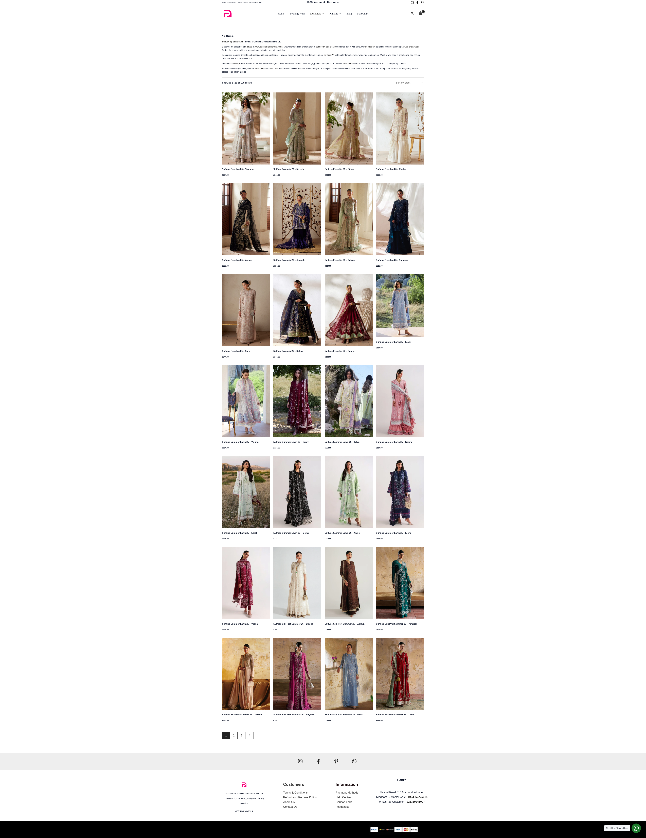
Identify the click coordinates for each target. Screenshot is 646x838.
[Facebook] (417, 2)
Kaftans (334, 13)
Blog (349, 13)
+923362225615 (417, 797)
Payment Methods (347, 792)
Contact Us (290, 806)
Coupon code (344, 802)
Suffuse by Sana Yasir (232, 42)
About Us (289, 802)
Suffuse (248, 47)
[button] (322, 13)
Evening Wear (297, 13)
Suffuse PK (329, 55)
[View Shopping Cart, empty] (420, 13)
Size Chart (362, 13)
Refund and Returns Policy (300, 797)
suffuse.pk (236, 63)
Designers (315, 13)
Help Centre (343, 797)
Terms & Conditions (295, 792)
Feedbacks (342, 806)
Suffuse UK (370, 47)
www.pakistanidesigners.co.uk (268, 47)
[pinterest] (422, 2)
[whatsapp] (354, 761)
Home (281, 13)
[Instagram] (412, 2)
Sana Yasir (273, 68)
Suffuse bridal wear (410, 47)
